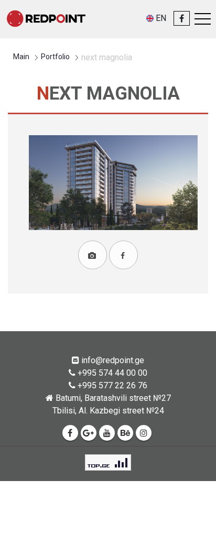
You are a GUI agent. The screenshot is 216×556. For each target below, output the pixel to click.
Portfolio (55, 56)
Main (21, 56)
